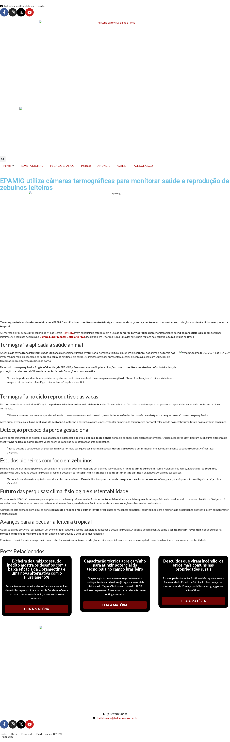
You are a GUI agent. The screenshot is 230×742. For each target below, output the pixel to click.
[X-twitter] (21, 12)
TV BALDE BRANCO (62, 165)
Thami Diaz (6, 736)
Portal (7, 165)
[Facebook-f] (4, 12)
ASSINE (121, 165)
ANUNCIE (103, 165)
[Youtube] (29, 12)
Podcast (86, 165)
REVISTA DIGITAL (32, 165)
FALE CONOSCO (143, 165)
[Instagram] (12, 12)
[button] (3, 159)
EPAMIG (68, 332)
